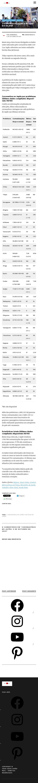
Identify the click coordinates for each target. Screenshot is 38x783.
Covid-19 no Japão (9, 20)
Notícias (20, 20)
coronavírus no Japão (16, 515)
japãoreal (13, 35)
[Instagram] (17, 628)
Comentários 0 (29, 35)
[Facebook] (17, 612)
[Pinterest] (17, 660)
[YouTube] (17, 644)
